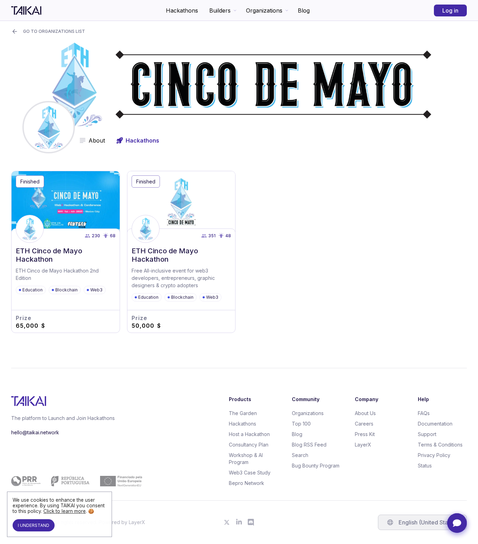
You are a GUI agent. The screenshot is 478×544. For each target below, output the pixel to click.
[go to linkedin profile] (239, 522)
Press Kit (365, 434)
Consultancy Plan (248, 445)
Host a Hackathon (249, 434)
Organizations (264, 10)
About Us (365, 413)
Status (425, 466)
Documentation (435, 424)
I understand (33, 525)
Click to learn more (64, 511)
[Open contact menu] (457, 523)
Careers (364, 424)
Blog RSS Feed (309, 445)
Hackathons (182, 10)
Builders (220, 10)
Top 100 (301, 424)
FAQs (424, 413)
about (97, 140)
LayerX (363, 445)
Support (427, 434)
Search (300, 455)
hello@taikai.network (35, 432)
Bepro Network (246, 483)
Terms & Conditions (440, 445)
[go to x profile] (226, 522)
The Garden (243, 413)
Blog (304, 10)
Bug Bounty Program (315, 466)
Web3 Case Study (249, 473)
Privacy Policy (434, 455)
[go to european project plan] (76, 481)
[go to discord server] (251, 522)
